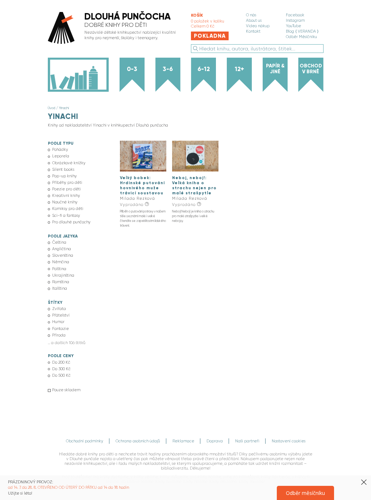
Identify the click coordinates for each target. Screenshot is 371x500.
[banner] (113, 28)
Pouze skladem (66, 390)
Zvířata (59, 308)
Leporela (60, 156)
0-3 (132, 69)
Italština (59, 288)
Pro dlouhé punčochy (71, 222)
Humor (58, 321)
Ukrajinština (63, 275)
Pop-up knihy (64, 176)
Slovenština (62, 255)
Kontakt (253, 31)
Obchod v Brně (311, 69)
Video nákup (258, 26)
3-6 (168, 69)
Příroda (59, 335)
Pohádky (60, 149)
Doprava (215, 441)
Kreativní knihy (66, 195)
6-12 (203, 69)
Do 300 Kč (61, 369)
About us (254, 20)
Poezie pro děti (66, 189)
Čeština (59, 242)
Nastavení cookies (288, 441)
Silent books (63, 169)
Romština (60, 282)
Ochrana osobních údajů (138, 441)
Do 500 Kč (61, 375)
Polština (59, 268)
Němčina (60, 262)
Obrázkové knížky (69, 163)
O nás (251, 15)
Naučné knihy (65, 202)
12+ (239, 69)
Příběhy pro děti (67, 182)
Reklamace (183, 441)
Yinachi (64, 108)
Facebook (295, 15)
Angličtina (61, 249)
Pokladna (210, 36)
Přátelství (61, 315)
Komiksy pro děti (67, 208)
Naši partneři (247, 441)
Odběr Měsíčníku (301, 36)
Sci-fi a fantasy (66, 215)
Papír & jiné (275, 69)
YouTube (293, 26)
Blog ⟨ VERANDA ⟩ (302, 31)
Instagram (295, 20)
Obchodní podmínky (84, 441)
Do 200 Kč (61, 362)
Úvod (51, 108)
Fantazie (60, 328)
